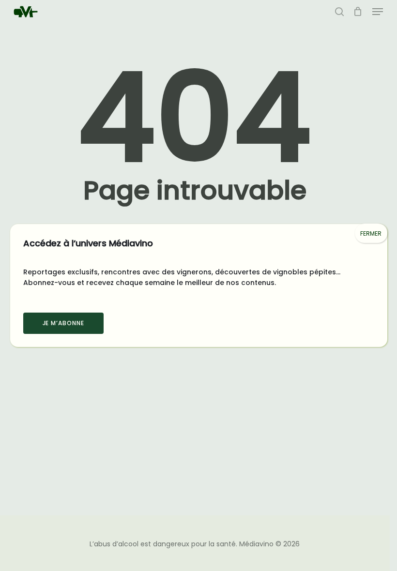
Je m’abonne (64, 323)
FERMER (371, 233)
